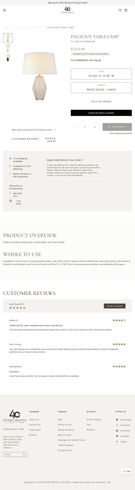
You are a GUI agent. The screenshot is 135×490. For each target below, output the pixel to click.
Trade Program (66, 445)
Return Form (64, 435)
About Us (34, 419)
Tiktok (123, 441)
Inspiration (35, 429)
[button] (126, 10)
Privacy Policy (65, 450)
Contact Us (35, 424)
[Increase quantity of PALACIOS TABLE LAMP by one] (95, 127)
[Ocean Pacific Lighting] (67, 10)
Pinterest (125, 430)
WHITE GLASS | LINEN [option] (101, 89)
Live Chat (18, 202)
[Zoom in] (59, 39)
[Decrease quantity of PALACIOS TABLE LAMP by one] (74, 127)
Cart (89, 424)
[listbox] (101, 74)
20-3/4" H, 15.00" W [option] (101, 75)
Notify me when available (101, 112)
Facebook (125, 425)
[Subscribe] (24, 454)
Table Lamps (34, 27)
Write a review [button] (114, 306)
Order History (94, 419)
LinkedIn (125, 436)
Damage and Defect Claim (71, 440)
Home (5, 27)
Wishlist (91, 429)
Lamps (18, 27)
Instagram (125, 419)
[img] (119, 320)
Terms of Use (65, 424)
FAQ (60, 419)
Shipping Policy (66, 429)
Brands (33, 435)
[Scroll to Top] (128, 479)
